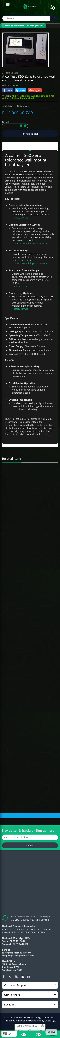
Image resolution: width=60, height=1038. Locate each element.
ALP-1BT (6, 727)
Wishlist (8, 106)
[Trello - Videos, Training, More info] (22, 977)
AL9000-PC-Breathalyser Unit (15, 558)
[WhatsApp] (10, 977)
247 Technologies (10, 72)
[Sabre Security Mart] (30, 883)
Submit (30, 845)
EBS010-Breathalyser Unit (14, 642)
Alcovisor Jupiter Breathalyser (15, 473)
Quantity (6, 122)
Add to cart (32, 133)
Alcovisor (7, 470)
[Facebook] (3, 976)
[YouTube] (16, 976)
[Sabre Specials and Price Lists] (28, 977)
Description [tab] (30, 146)
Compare (24, 106)
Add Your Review (10, 85)
